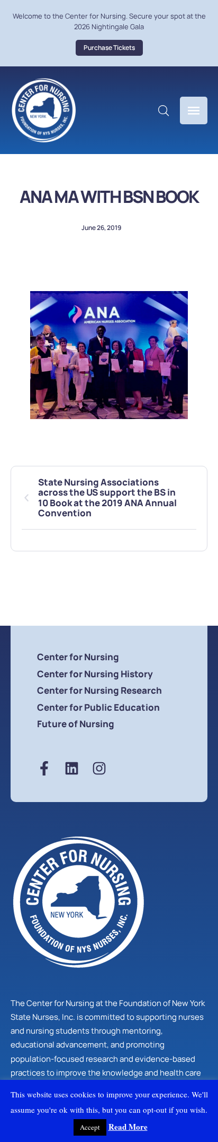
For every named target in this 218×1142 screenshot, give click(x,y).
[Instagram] (99, 768)
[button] (109, 48)
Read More (128, 1126)
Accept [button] (90, 1127)
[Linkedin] (72, 768)
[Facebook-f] (44, 768)
